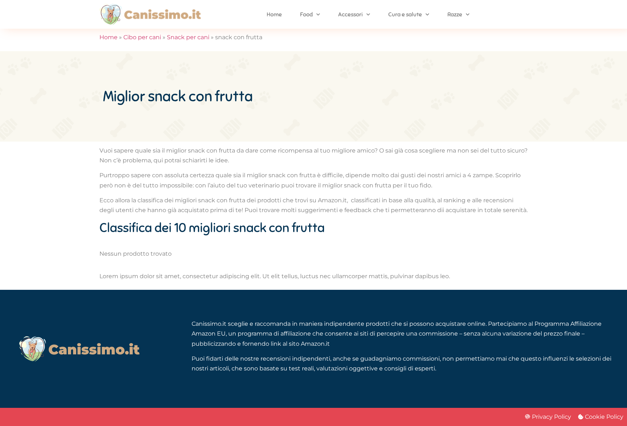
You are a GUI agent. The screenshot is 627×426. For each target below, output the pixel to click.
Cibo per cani (142, 37)
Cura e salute (405, 14)
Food (306, 14)
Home (274, 14)
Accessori (350, 14)
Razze (454, 14)
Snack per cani (188, 37)
